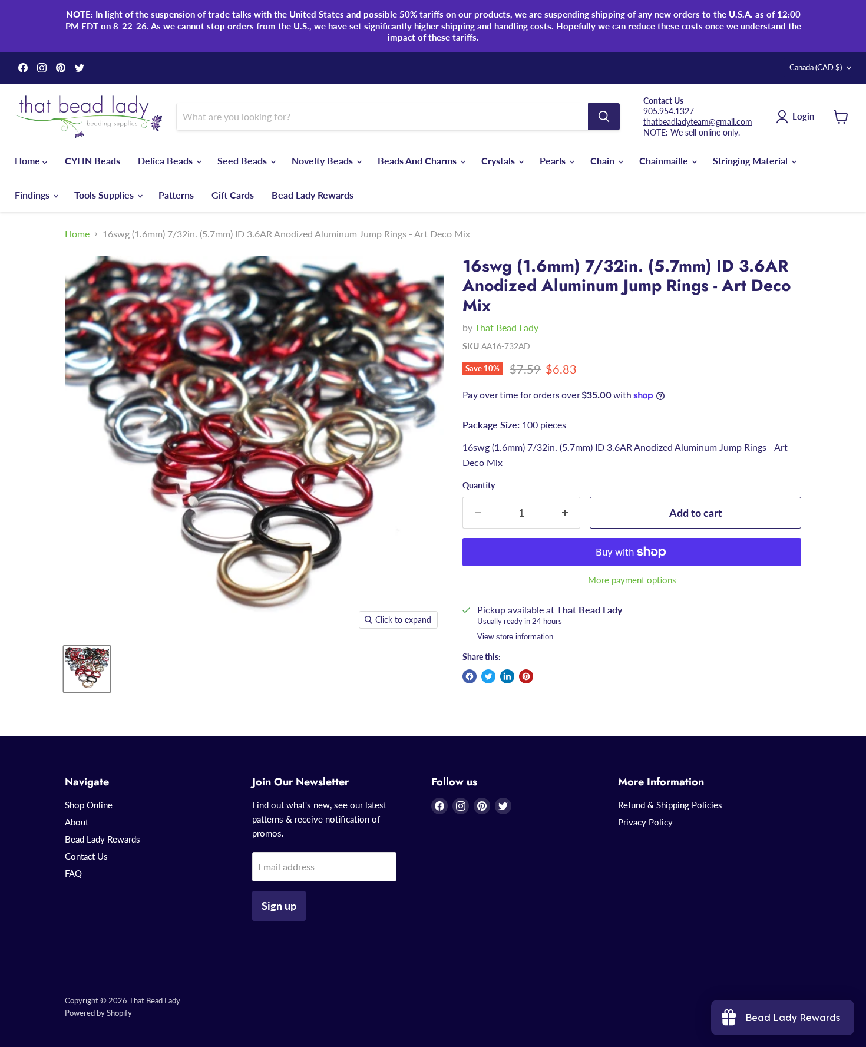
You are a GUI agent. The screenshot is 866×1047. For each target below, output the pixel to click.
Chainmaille (664, 160)
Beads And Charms (418, 160)
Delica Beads (166, 160)
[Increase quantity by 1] (565, 513)
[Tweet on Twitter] (488, 676)
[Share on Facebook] (469, 676)
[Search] (604, 116)
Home (28, 160)
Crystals (499, 160)
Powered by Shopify (98, 1013)
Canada (815, 67)
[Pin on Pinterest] (526, 676)
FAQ (73, 873)
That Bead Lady (506, 327)
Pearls (554, 160)
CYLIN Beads (92, 160)
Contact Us (86, 856)
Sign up (279, 905)
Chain (603, 160)
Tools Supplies (105, 194)
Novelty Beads (323, 160)
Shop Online (89, 805)
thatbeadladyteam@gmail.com (697, 122)
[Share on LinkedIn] (507, 676)
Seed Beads (243, 160)
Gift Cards (232, 194)
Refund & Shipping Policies (670, 805)
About (76, 822)
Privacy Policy (645, 822)
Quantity (478, 485)
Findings (33, 194)
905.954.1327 (668, 111)
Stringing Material (751, 160)
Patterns (176, 194)
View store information (515, 637)
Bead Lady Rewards (312, 194)
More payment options (632, 580)
